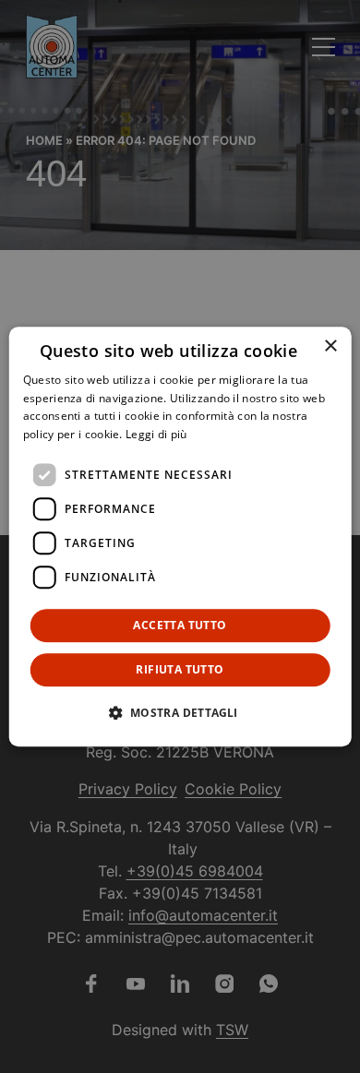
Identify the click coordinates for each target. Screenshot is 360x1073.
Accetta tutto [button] (179, 625)
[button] (179, 712)
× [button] (330, 346)
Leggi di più (156, 434)
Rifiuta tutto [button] (179, 669)
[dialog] (180, 537)
